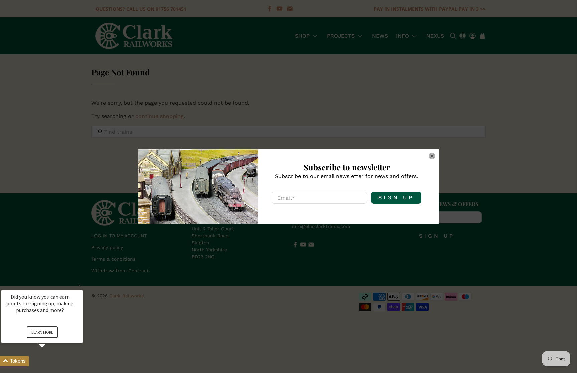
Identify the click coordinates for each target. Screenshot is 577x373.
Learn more (42, 332)
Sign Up (396, 197)
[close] (432, 156)
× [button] (79, 285)
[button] (50, 361)
